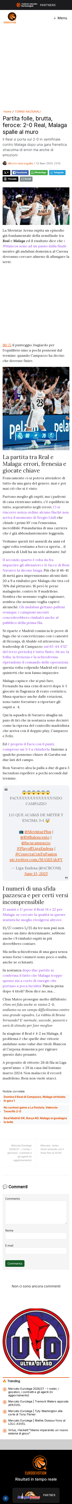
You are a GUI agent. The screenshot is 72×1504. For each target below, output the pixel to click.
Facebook (21, 172)
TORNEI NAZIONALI (28, 111)
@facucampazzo (36, 842)
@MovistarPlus (38, 831)
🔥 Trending (11, 1381)
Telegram (58, 172)
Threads (12, 179)
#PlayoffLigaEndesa (35, 848)
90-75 (7, 345)
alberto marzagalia (20, 163)
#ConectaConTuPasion (36, 854)
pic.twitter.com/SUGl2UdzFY (36, 859)
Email (28, 179)
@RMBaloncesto (34, 837)
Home (7, 111)
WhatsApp (40, 172)
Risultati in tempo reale (36, 1479)
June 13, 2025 (36, 873)
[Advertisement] (36, 67)
